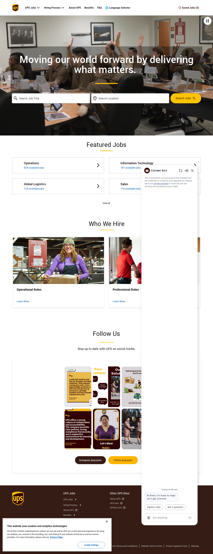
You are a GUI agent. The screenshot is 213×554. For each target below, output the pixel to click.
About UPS (75, 7)
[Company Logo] (15, 7)
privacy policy (161, 183)
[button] (106, 203)
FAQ (99, 7)
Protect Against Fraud (176, 546)
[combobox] (51, 98)
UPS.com (114, 503)
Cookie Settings (91, 545)
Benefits (89, 7)
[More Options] (149, 518)
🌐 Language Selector (117, 7)
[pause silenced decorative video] (207, 21)
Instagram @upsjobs (90, 460)
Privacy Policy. (56, 537)
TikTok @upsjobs (123, 460)
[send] (190, 518)
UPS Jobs (68, 499)
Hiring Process (70, 505)
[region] (169, 344)
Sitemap (195, 546)
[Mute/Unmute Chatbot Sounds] (186, 170)
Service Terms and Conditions (123, 546)
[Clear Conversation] (180, 170)
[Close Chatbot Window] (192, 170)
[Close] (106, 521)
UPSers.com (116, 507)
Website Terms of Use (151, 546)
